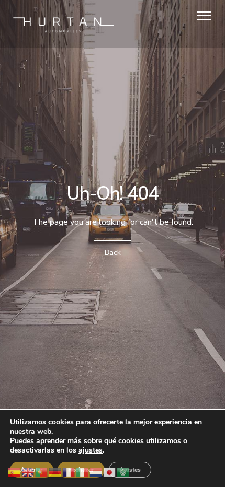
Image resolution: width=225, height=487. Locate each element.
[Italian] (82, 472)
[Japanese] (110, 472)
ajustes (90, 450)
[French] (69, 472)
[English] (28, 472)
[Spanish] (14, 472)
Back (113, 253)
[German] (55, 472)
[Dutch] (96, 472)
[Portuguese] (42, 472)
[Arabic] (123, 472)
